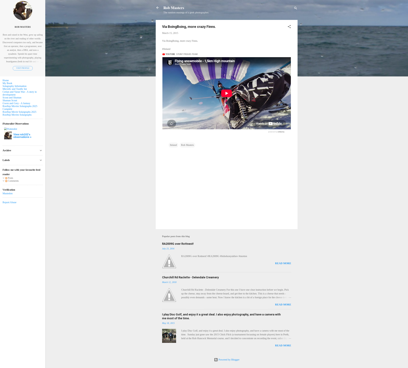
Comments (13, 180)
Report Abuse (9, 202)
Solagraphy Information (14, 86)
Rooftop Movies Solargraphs (17, 114)
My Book (7, 83)
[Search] (296, 9)
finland (173, 145)
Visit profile (22, 68)
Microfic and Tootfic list (15, 89)
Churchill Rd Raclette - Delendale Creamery (190, 277)
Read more (283, 263)
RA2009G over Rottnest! (178, 243)
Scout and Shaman (12, 97)
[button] (289, 27)
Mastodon (8, 193)
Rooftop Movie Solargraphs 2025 (19, 112)
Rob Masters (173, 7)
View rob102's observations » (22, 135)
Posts (10, 178)
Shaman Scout (10, 100)
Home (6, 80)
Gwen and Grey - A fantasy (16, 103)
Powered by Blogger (228, 359)
